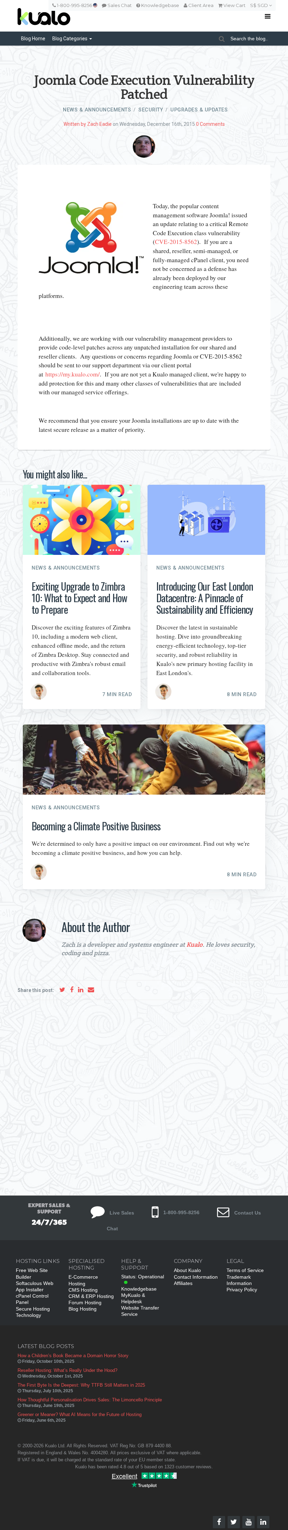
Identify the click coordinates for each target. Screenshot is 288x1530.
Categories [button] (70, 38)
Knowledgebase (159, 5)
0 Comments (210, 124)
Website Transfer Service (140, 1311)
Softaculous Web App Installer (34, 1286)
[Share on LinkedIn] (80, 989)
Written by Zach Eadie (88, 124)
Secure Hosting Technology (33, 1312)
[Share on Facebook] (71, 989)
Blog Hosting (82, 1309)
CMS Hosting (83, 1290)
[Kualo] (118, 16)
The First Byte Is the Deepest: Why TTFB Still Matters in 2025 (81, 1385)
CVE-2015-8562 (176, 241)
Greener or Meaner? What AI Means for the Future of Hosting (80, 1414)
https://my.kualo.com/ (72, 374)
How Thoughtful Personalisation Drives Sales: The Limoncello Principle (90, 1399)
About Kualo (187, 1270)
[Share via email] (91, 989)
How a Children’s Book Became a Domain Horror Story (73, 1355)
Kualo (194, 944)
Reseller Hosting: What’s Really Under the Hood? (67, 1370)
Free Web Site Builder (32, 1273)
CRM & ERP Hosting (91, 1296)
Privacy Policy (242, 1289)
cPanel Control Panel (32, 1299)
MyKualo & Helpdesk (133, 1298)
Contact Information (196, 1277)
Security (150, 110)
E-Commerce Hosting (83, 1280)
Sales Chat (119, 5)
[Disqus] (144, 1091)
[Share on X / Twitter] (62, 989)
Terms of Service (245, 1270)
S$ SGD (259, 5)
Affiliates (183, 1283)
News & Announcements (97, 110)
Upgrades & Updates (199, 110)
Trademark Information (239, 1280)
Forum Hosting (85, 1302)
